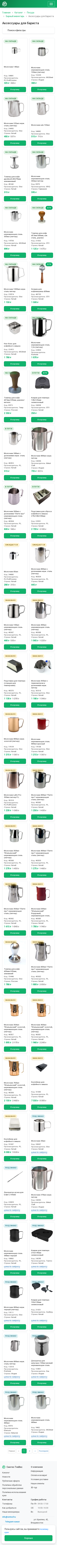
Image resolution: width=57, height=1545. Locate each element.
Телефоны (7, 1504)
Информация (37, 1471)
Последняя (43, 1451)
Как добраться (9, 1508)
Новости (6, 1477)
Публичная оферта (11, 1481)
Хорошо (28, 1538)
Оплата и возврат (39, 1475)
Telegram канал (12, 1521)
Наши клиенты (37, 1483)
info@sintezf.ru (9, 1517)
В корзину (14, 89)
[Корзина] (44, 4)
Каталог (6, 1472)
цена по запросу (39, 1152)
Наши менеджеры (10, 1512)
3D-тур (34, 1487)
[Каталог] (23, 4)
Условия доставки (39, 1479)
